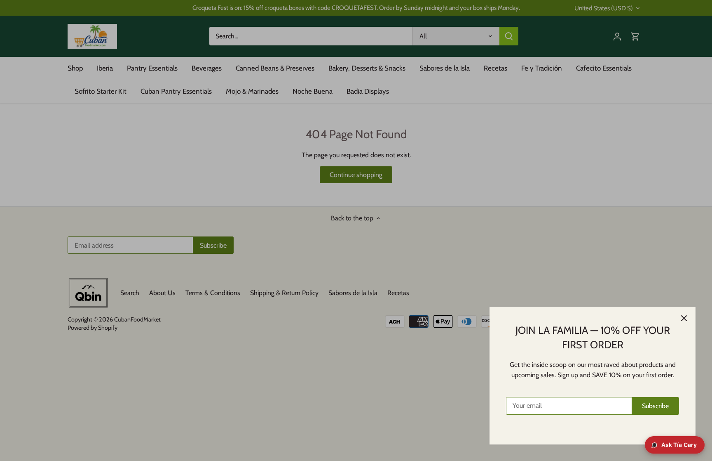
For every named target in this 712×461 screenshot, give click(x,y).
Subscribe (655, 406)
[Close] (684, 318)
